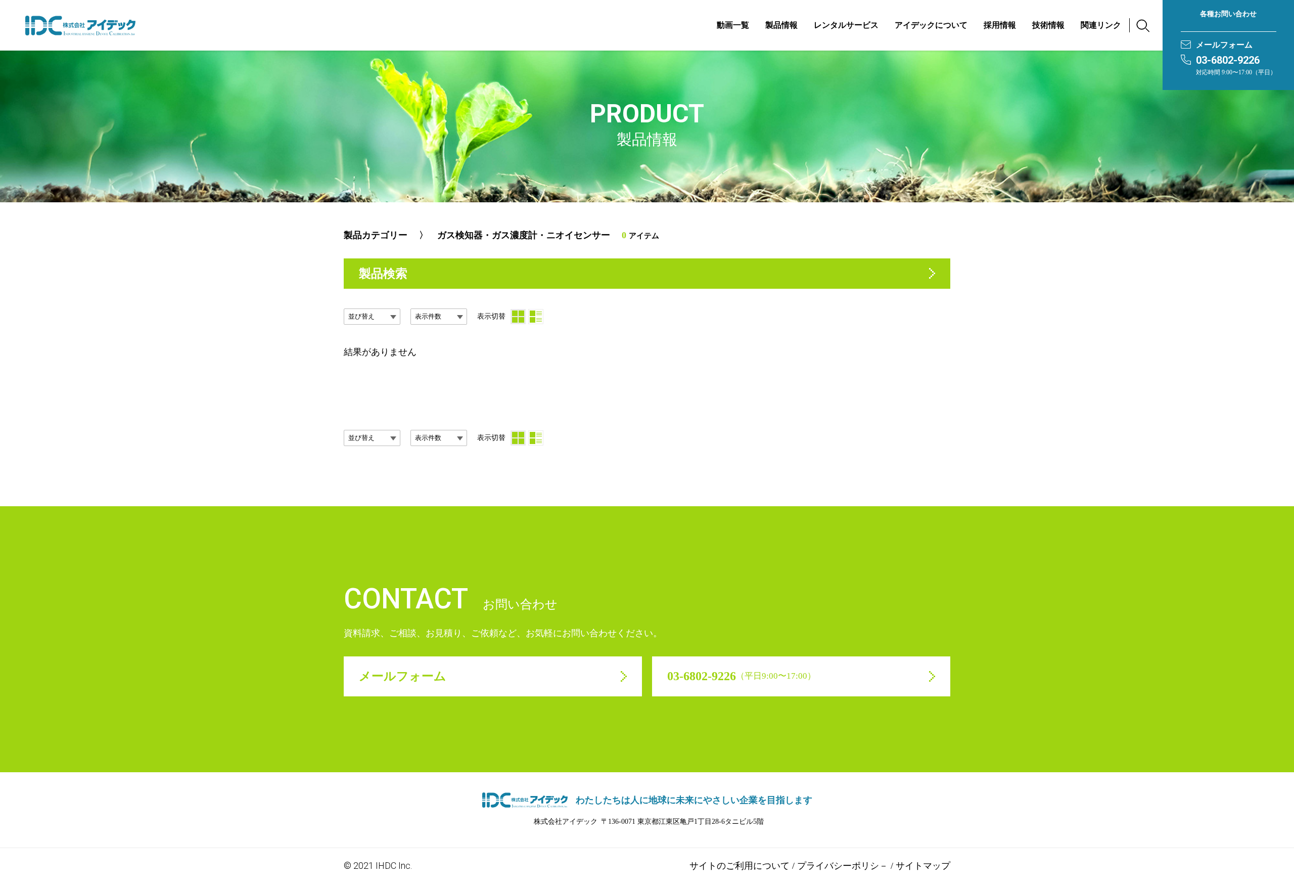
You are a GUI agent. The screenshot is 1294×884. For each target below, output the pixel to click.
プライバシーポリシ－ (842, 865)
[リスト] (535, 316)
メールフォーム (1224, 44)
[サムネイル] (518, 316)
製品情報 (781, 25)
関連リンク (1101, 25)
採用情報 (1000, 25)
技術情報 (1048, 25)
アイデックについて (931, 25)
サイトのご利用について (739, 865)
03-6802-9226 (1228, 60)
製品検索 (383, 273)
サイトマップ (923, 865)
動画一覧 (733, 25)
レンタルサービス (846, 25)
